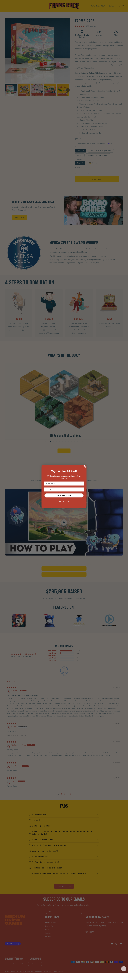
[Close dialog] (84, 467)
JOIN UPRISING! (64, 495)
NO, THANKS (64, 501)
